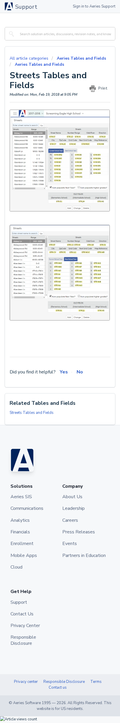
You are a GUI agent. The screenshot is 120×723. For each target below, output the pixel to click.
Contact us (58, 687)
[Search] (10, 34)
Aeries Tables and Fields (81, 58)
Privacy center (26, 681)
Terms (96, 681)
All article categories (30, 58)
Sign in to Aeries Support (94, 6)
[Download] (49, 366)
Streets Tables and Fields (32, 412)
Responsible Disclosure (64, 681)
